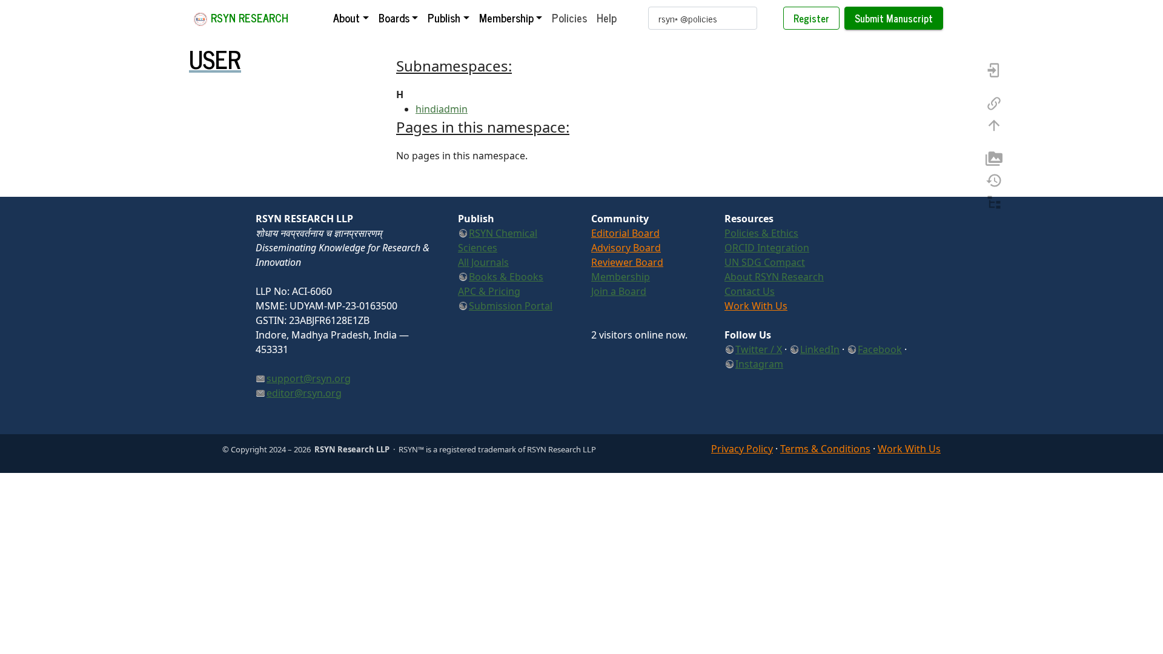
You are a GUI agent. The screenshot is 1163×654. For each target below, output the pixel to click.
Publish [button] (444, 17)
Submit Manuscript (894, 18)
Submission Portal (510, 305)
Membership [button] (506, 17)
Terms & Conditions (825, 448)
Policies (569, 17)
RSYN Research (248, 17)
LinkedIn (820, 349)
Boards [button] (394, 17)
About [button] (346, 17)
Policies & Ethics (761, 233)
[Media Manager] (994, 157)
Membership (620, 276)
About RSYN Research (774, 276)
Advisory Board (626, 247)
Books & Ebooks (506, 276)
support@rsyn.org (309, 378)
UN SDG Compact (764, 262)
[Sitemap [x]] (994, 201)
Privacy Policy (742, 448)
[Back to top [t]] (994, 124)
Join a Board (618, 291)
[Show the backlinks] (994, 102)
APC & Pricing (489, 291)
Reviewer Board (627, 262)
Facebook (880, 349)
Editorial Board (625, 233)
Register (811, 18)
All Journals (483, 262)
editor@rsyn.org (304, 393)
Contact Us (749, 291)
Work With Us (755, 305)
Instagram (759, 364)
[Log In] (994, 69)
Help (607, 17)
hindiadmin (442, 109)
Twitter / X (758, 349)
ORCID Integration (766, 247)
